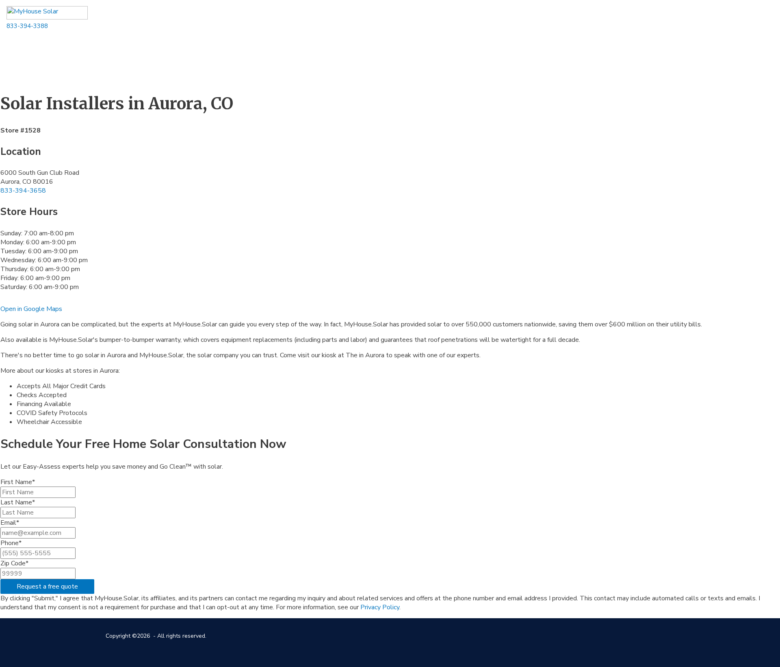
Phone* (11, 543)
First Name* (17, 482)
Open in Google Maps (31, 308)
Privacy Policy (379, 607)
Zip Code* (14, 563)
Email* (9, 522)
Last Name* (17, 502)
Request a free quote (47, 586)
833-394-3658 (23, 190)
